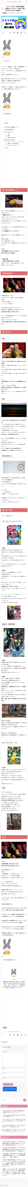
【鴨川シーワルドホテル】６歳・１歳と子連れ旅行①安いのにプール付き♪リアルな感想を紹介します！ (13, 1170)
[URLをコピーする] (25, 33)
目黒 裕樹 (13, 1157)
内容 (9, 134)
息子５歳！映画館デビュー (12, 127)
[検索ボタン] (26, 2)
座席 (9, 135)
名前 (4, 1068)
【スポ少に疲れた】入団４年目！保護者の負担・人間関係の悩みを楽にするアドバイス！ (13, 1111)
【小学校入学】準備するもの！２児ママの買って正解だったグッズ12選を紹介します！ (13, 1126)
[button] (2, 33)
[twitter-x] (14, 990)
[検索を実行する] (24, 1100)
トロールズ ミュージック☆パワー (16, 141)
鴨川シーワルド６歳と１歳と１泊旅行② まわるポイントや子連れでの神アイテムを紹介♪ (14, 1173)
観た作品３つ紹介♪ (10, 140)
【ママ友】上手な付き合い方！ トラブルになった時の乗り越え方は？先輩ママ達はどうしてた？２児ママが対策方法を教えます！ (14, 1143)
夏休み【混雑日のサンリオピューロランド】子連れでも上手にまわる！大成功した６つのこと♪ (13, 1130)
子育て (4, 12)
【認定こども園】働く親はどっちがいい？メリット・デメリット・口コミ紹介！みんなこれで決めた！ (13, 1161)
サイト (4, 1078)
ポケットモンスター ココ (14, 145)
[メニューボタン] (2, 2)
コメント (5, 1051)
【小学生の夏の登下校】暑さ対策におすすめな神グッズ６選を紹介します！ (13, 1115)
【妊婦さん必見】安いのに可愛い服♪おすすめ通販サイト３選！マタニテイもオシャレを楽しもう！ (13, 1164)
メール (4, 1073)
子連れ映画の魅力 (9, 129)
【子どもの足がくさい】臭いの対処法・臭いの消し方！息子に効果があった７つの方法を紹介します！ (13, 1121)
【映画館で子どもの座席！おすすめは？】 (12, 450)
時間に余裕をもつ (12, 137)
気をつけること (9, 132)
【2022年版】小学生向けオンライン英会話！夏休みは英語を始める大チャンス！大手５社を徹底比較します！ (14, 1155)
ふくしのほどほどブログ (14, 2)
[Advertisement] (14, 169)
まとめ (7, 147)
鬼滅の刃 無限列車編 (13, 143)
